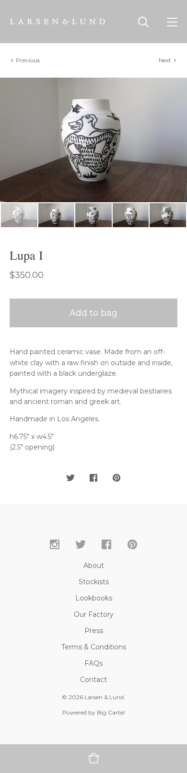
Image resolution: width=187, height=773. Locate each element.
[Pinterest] (132, 545)
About (93, 565)
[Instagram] (54, 545)
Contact (93, 679)
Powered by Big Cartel (93, 712)
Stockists (94, 581)
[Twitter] (80, 545)
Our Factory (94, 614)
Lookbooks (93, 598)
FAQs (93, 663)
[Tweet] (70, 478)
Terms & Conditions (93, 647)
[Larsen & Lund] (57, 22)
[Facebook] (106, 545)
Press (93, 630)
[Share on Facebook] (93, 478)
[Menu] (172, 21)
